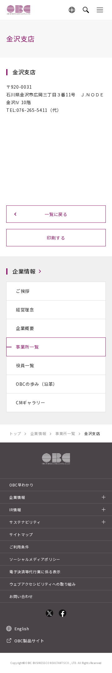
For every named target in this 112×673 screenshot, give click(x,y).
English (22, 628)
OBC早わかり (21, 484)
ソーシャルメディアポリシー (34, 559)
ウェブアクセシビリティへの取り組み (42, 584)
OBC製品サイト (29, 641)
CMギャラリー (30, 402)
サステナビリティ (25, 522)
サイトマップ (21, 534)
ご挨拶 (23, 291)
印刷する (56, 238)
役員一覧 (25, 365)
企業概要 (25, 328)
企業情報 (24, 271)
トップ (15, 433)
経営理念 (25, 309)
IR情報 (15, 509)
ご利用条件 (19, 546)
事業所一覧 (27, 347)
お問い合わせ (21, 596)
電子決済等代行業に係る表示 (35, 571)
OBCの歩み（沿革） (37, 384)
